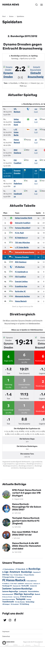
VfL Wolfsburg (24, 604)
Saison (11, 16)
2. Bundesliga (33, 569)
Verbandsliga (30, 602)
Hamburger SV (7, 586)
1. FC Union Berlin (20, 569)
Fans (11, 575)
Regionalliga (29, 594)
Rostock (37, 594)
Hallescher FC (36, 583)
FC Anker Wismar (18, 575)
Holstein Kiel (33, 586)
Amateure (14, 572)
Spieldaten (20, 16)
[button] (36, 4)
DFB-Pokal (5, 575)
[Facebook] (15, 620)
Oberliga (18, 594)
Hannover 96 (16, 586)
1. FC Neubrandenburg (8, 569)
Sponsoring (16, 596)
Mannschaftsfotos (33, 591)
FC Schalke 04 (5, 583)
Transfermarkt (8, 602)
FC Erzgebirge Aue (20, 577)
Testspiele (21, 599)
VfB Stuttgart (6, 604)
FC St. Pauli (13, 583)
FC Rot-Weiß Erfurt (32, 580)
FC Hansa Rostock (14, 580)
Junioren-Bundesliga (22, 588)
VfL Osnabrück (15, 604)
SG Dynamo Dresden (7, 596)
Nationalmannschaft (7, 594)
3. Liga (5, 572)
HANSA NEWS (10, 4)
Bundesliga (26, 572)
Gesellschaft (21, 583)
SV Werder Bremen (26, 597)
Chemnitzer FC (37, 572)
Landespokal (23, 591)
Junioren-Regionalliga (10, 591)
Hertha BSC (25, 586)
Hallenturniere (28, 583)
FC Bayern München (29, 575)
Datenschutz (6, 636)
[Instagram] (9, 620)
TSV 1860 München (20, 602)
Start (4, 16)
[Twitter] (4, 620)
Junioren (7, 588)
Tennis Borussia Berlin (8, 599)
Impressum (5, 631)
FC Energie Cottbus (8, 577)
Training (28, 599)
